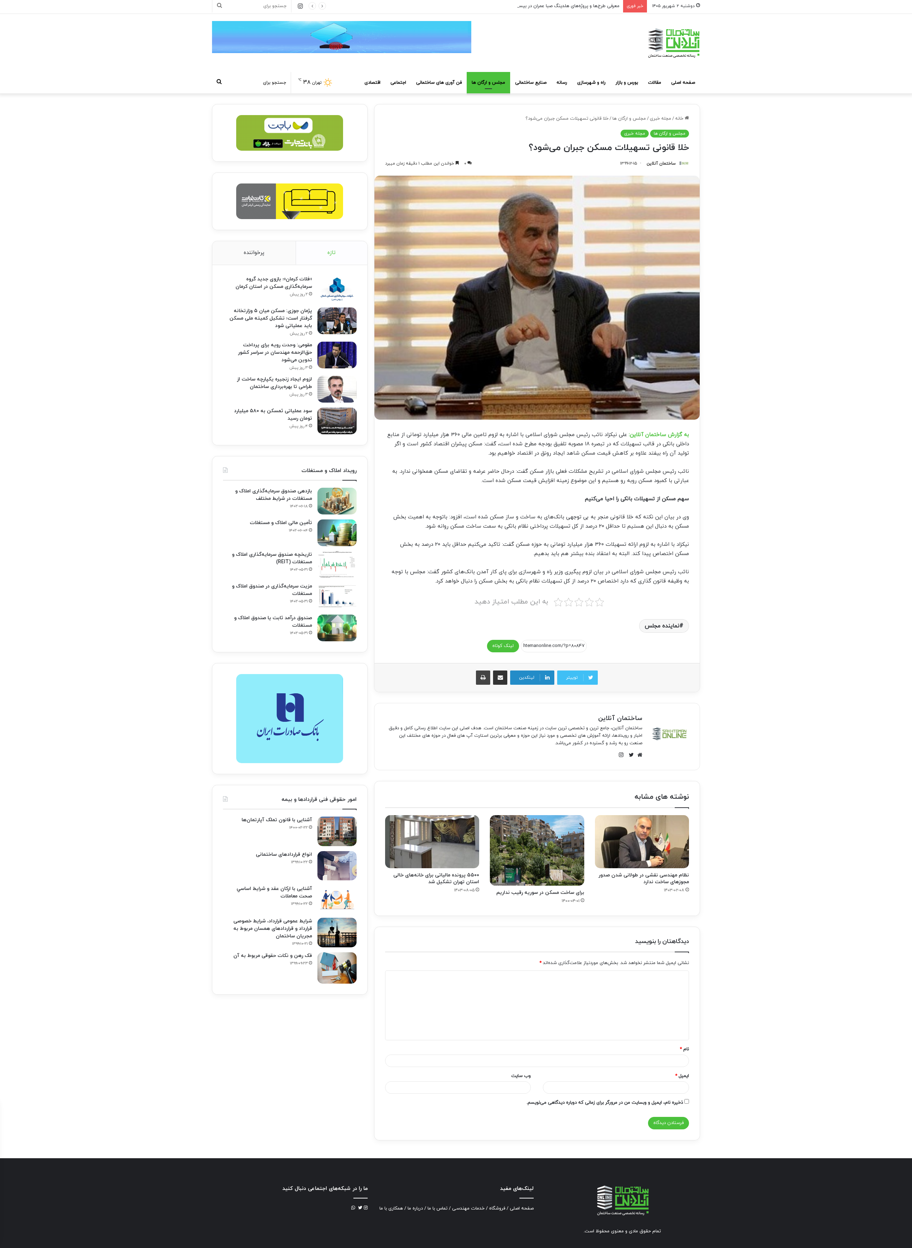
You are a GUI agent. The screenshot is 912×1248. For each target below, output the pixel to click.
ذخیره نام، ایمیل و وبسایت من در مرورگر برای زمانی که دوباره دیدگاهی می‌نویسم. (605, 1102)
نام (684, 1049)
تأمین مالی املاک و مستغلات (281, 522)
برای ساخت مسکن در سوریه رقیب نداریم (540, 892)
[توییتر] (629, 755)
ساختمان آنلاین (661, 163)
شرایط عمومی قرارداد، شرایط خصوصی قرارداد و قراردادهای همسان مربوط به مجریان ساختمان (272, 928)
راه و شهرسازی (591, 82)
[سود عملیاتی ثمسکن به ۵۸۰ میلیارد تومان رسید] (337, 421)
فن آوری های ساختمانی (439, 82)
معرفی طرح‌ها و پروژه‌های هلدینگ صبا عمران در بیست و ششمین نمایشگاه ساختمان (538, 6)
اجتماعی (398, 82)
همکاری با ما (391, 1208)
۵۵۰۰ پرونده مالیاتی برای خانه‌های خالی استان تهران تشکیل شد (436, 878)
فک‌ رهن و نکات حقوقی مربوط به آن (272, 955)
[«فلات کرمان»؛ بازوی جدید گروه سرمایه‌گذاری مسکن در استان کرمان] (337, 289)
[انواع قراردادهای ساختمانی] (337, 866)
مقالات (654, 82)
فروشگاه (497, 1208)
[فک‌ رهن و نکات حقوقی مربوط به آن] (337, 968)
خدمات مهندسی (468, 1208)
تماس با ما (437, 1208)
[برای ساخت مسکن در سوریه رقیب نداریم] (537, 850)
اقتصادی (372, 82)
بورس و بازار (627, 82)
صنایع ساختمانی (530, 82)
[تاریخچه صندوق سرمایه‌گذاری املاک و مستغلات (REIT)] (337, 564)
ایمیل (682, 1076)
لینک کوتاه (503, 646)
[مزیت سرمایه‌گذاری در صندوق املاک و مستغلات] (337, 596)
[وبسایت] (638, 755)
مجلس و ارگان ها (488, 82)
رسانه (561, 82)
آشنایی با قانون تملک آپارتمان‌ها (277, 820)
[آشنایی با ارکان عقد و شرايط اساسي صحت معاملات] (337, 899)
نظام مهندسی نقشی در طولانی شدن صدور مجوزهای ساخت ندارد (643, 878)
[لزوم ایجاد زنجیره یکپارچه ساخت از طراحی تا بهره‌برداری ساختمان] (337, 389)
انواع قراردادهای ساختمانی (284, 854)
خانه (680, 118)
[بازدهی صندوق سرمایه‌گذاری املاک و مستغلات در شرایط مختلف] (337, 501)
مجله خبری (660, 118)
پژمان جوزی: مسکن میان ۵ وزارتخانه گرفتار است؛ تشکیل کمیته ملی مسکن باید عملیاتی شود (270, 318)
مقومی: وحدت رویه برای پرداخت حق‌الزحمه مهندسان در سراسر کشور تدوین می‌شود (275, 352)
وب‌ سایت (521, 1076)
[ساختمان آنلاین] (673, 43)
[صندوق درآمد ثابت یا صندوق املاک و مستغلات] (337, 628)
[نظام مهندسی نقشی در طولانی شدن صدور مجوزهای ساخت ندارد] (642, 841)
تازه (331, 253)
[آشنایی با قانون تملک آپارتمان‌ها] (337, 831)
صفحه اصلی (683, 82)
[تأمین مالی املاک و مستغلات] (337, 532)
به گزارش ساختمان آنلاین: (659, 435)
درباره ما (415, 1208)
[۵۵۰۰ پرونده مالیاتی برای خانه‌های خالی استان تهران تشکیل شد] (432, 841)
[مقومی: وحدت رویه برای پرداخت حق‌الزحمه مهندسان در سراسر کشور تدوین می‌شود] (337, 355)
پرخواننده (254, 253)
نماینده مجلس (662, 626)
